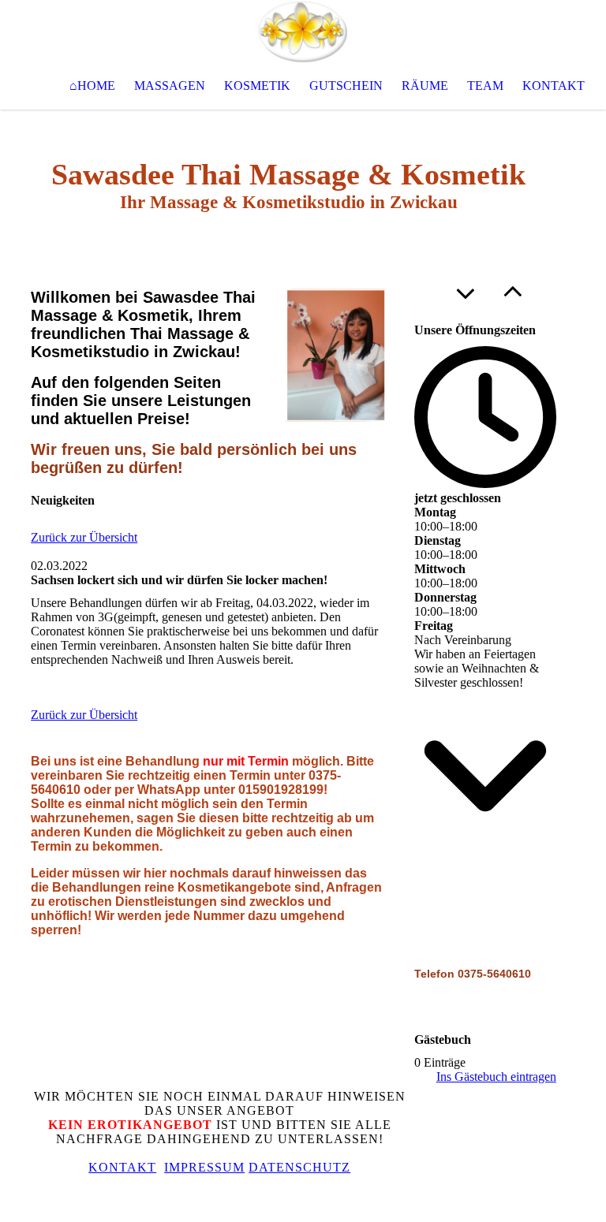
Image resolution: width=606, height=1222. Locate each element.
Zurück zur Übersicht (84, 537)
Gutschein (346, 85)
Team (485, 85)
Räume (425, 85)
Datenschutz (299, 1167)
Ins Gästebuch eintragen (496, 1076)
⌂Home (92, 85)
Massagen (169, 85)
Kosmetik (257, 85)
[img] (303, 31)
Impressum (204, 1167)
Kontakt (553, 85)
